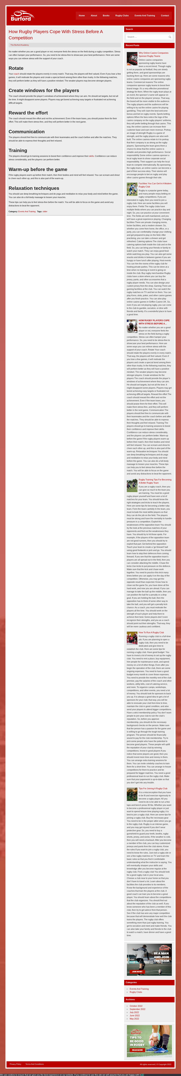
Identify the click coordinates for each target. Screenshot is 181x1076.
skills (91, 156)
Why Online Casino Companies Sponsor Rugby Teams (153, 54)
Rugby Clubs (122, 15)
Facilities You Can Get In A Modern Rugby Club (155, 185)
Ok (142, 1075)
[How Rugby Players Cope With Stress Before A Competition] (132, 326)
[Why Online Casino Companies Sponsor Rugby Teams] (132, 58)
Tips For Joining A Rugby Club (153, 788)
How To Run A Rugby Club (151, 632)
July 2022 (134, 1012)
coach (16, 74)
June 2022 (135, 1015)
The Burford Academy (19, 45)
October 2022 (136, 1006)
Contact (165, 15)
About (94, 15)
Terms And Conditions (34, 1064)
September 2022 (137, 1009)
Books (106, 15)
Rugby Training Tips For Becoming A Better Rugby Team (155, 481)
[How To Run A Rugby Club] (132, 638)
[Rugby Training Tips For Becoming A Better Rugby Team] (132, 485)
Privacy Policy (15, 1064)
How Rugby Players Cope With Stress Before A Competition (154, 322)
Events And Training (145, 15)
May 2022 (134, 1019)
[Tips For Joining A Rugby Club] (132, 794)
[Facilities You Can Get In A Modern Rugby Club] (132, 189)
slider (45, 211)
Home (82, 15)
